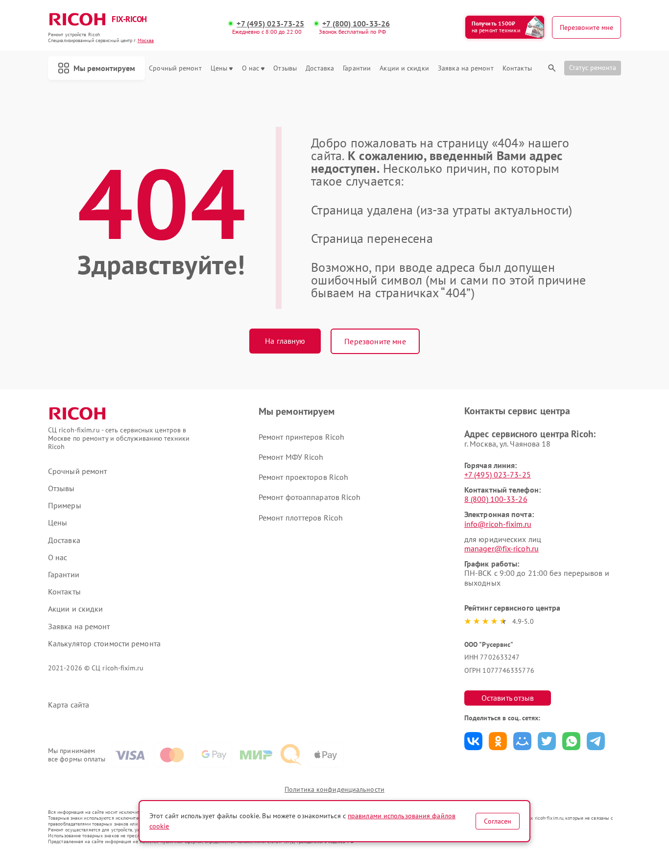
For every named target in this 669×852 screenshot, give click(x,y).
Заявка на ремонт (466, 68)
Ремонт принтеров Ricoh (301, 437)
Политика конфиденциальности (334, 789)
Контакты (517, 68)
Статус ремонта (592, 67)
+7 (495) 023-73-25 (270, 23)
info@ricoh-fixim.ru (497, 524)
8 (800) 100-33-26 (495, 499)
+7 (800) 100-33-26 (356, 23)
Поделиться (473, 741)
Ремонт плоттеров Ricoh (301, 517)
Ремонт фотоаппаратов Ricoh (310, 497)
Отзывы (285, 68)
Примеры (64, 505)
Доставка (320, 68)
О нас (251, 68)
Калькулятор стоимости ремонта (104, 643)
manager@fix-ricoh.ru (501, 548)
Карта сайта (68, 705)
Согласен (497, 821)
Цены (219, 68)
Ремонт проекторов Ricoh (303, 477)
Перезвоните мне (375, 341)
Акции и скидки (404, 68)
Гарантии (357, 68)
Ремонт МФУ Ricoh (291, 457)
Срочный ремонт (175, 68)
